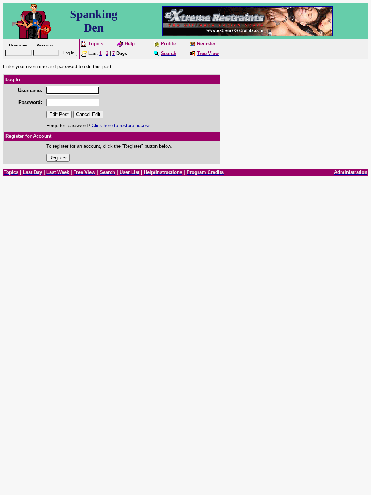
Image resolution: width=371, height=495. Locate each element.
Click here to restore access (121, 125)
